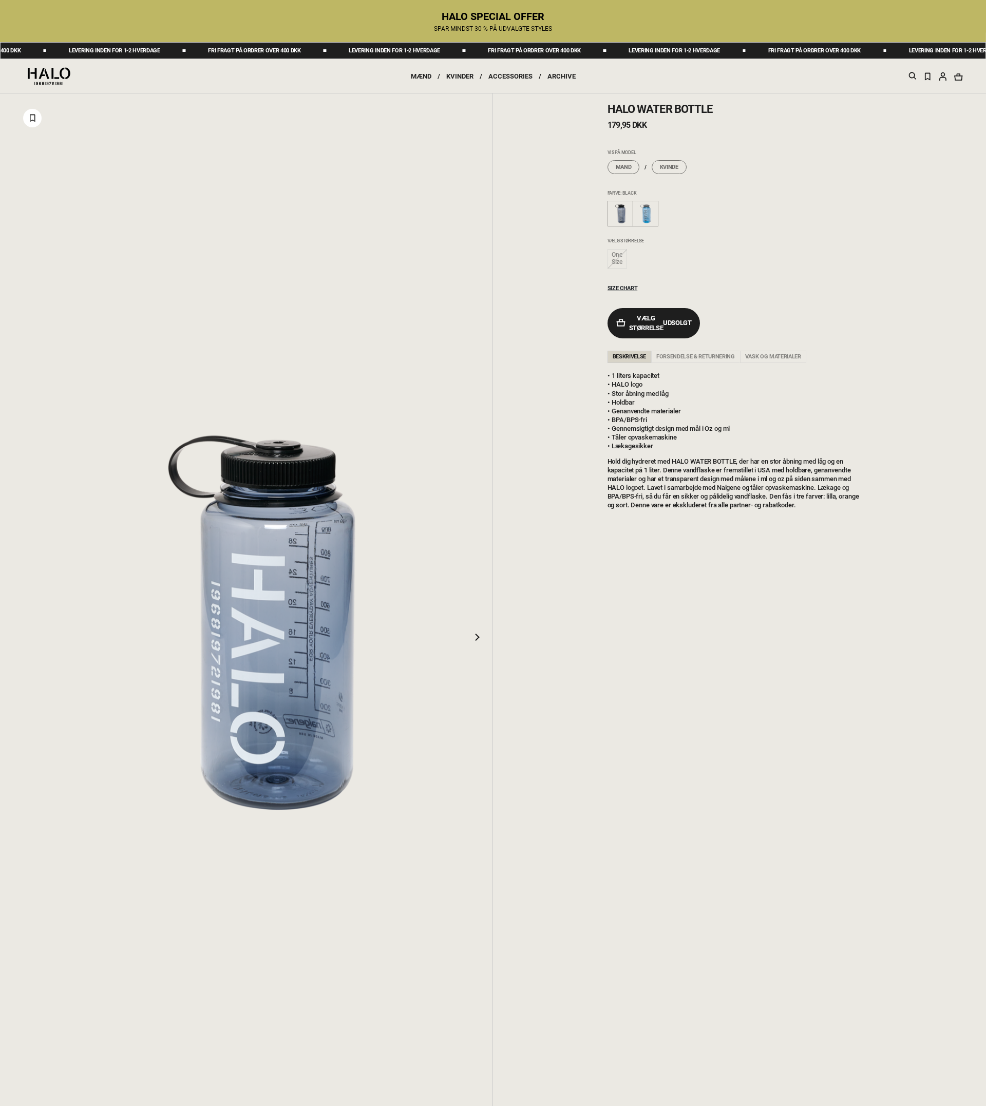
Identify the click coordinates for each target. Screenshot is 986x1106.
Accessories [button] (510, 76)
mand (624, 167)
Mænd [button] (421, 76)
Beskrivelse (629, 356)
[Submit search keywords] (912, 77)
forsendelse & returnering (695, 356)
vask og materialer (773, 356)
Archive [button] (561, 76)
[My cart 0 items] (958, 77)
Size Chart (623, 288)
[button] (942, 76)
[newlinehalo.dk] (49, 75)
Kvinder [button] (459, 76)
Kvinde (669, 167)
